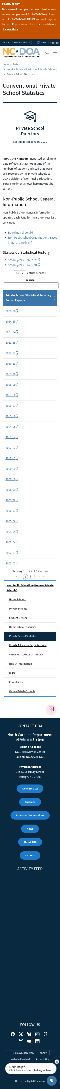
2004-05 (11, 532)
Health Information (20, 664)
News (30, 829)
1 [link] (25, 577)
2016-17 (11, 406)
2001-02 (11, 563)
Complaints (16, 682)
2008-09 (11, 490)
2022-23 (11, 343)
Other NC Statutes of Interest (26, 654)
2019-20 (11, 374)
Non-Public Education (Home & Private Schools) (32, 69)
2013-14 (11, 437)
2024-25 (11, 322)
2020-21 (11, 364)
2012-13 (11, 448)
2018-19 (11, 385)
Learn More (10, 29)
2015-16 (11, 416)
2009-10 (11, 479)
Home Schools (17, 599)
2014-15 (11, 427)
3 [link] (35, 576)
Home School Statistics (22, 627)
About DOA (30, 842)
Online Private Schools (22, 691)
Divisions (17, 64)
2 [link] (30, 576)
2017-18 (11, 395)
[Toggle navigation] (55, 53)
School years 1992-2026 (22, 260)
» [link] (43, 576)
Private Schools (18, 609)
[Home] (21, 50)
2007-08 (11, 500)
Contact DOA (30, 788)
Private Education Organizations (27, 645)
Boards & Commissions (30, 815)
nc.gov (43, 1053)
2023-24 (11, 332)
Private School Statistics (23, 636)
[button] (45, 53)
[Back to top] (51, 710)
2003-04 (11, 542)
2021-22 (11, 353)
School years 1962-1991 (22, 265)
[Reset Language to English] (38, 42)
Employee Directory (23, 1053)
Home (6, 64)
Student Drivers (18, 618)
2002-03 (11, 553)
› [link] (39, 576)
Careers (30, 855)
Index (12, 673)
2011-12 (11, 458)
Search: (30, 280)
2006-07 (11, 511)
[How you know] (30, 42)
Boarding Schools (19, 233)
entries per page (36, 273)
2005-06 (11, 521)
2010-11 (11, 469)
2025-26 (11, 311)
